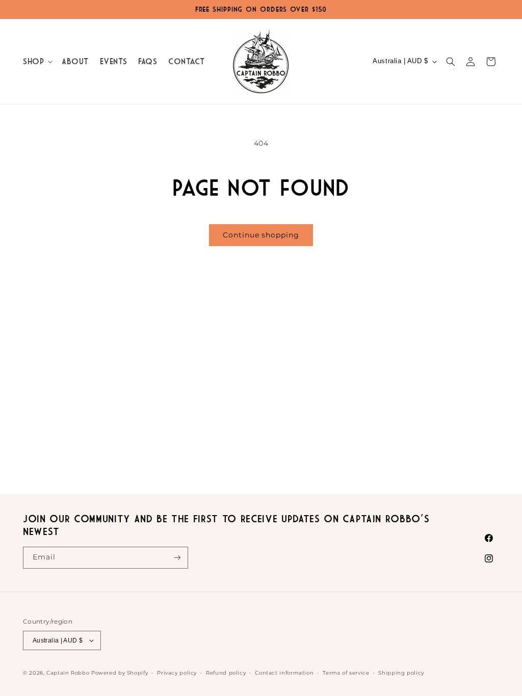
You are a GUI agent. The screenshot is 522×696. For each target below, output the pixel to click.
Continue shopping (261, 235)
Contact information (284, 673)
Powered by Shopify (119, 673)
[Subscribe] (177, 558)
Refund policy (226, 673)
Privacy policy (177, 673)
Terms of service (346, 673)
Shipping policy (401, 673)
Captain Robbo (67, 673)
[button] (36, 61)
